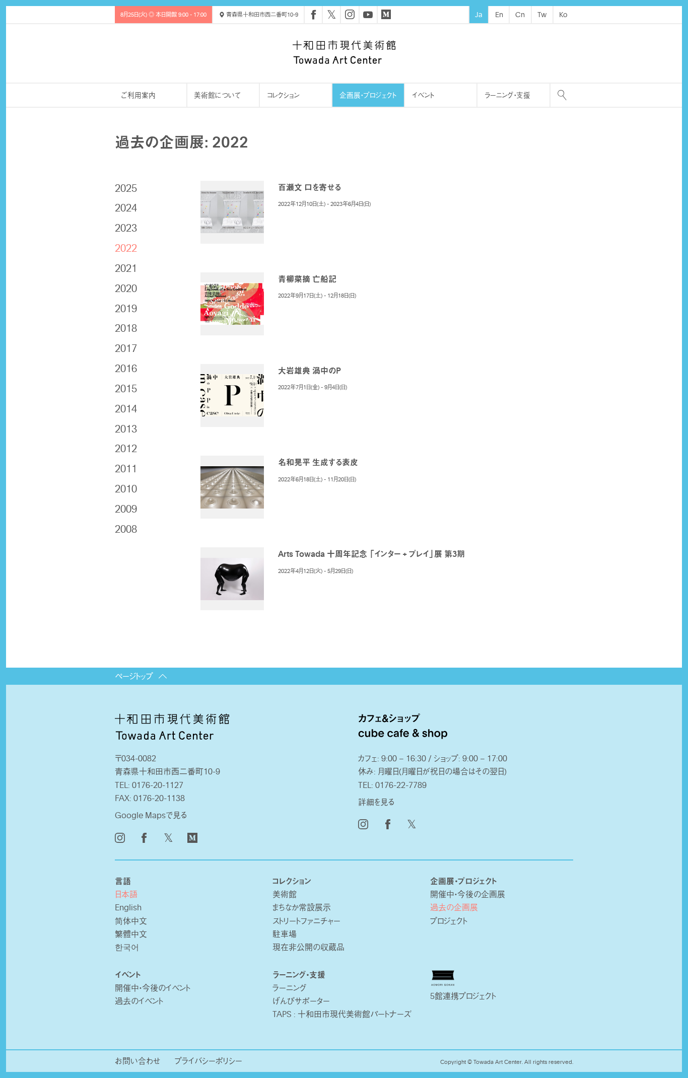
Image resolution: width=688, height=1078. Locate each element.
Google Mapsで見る (151, 815)
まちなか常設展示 (301, 907)
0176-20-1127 (157, 784)
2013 (126, 428)
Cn (520, 14)
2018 (126, 328)
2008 (126, 529)
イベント (423, 95)
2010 (126, 488)
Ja (479, 14)
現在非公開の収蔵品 (308, 947)
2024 (126, 207)
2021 (126, 268)
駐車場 (284, 934)
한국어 (127, 947)
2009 (126, 508)
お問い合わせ (138, 1060)
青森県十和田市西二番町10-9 (261, 14)
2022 (126, 248)
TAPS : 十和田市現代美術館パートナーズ (341, 1014)
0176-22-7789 (401, 784)
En (499, 14)
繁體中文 (131, 934)
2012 (126, 448)
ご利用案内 (138, 95)
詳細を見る (376, 802)
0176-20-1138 (159, 798)
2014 (126, 408)
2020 (126, 288)
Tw (541, 14)
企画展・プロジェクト (367, 95)
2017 (126, 348)
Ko (563, 14)
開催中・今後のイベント (152, 987)
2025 (126, 188)
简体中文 (131, 920)
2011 (126, 468)
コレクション (283, 95)
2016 (126, 368)
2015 (126, 388)
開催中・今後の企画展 (467, 894)
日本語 (126, 894)
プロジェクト (448, 920)
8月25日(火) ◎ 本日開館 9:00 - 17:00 (163, 14)
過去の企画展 (454, 907)
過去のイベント (139, 1001)
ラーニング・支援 (507, 95)
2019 (126, 308)
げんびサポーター (301, 1001)
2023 (126, 228)
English (128, 907)
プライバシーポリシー (208, 1060)
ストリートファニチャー (306, 920)
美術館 (284, 894)
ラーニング (289, 987)
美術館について (217, 95)
